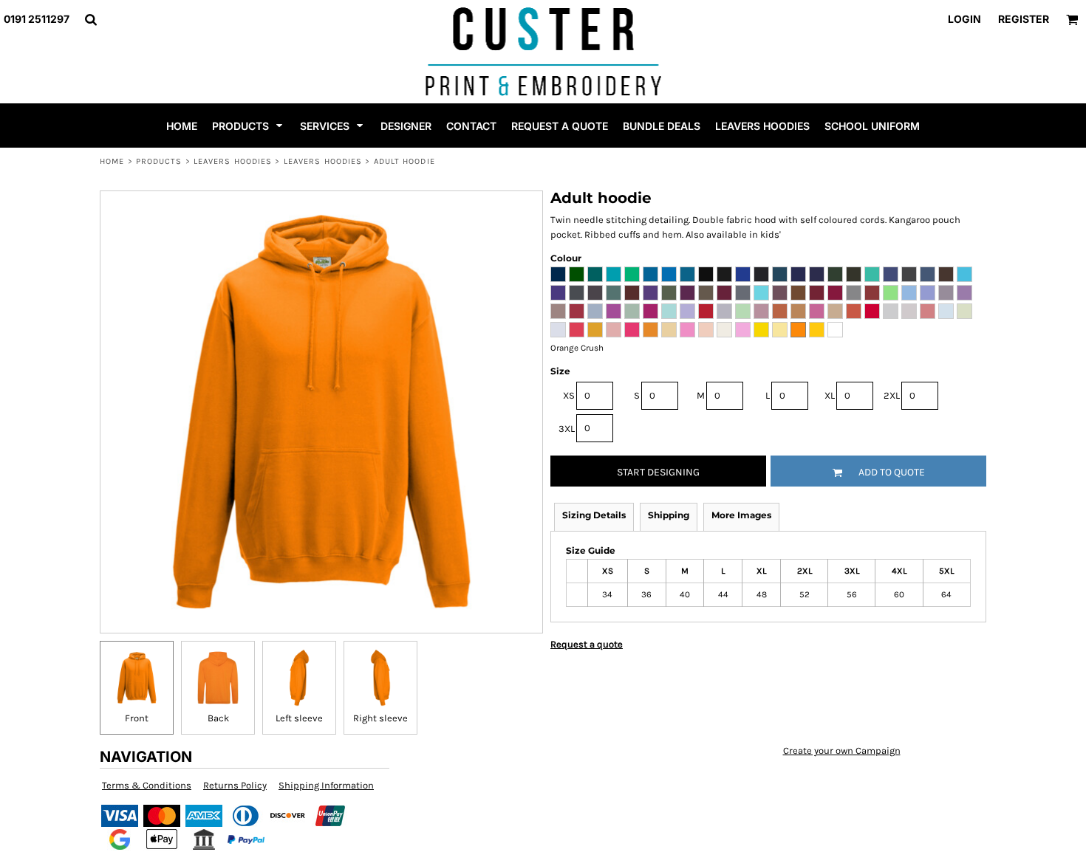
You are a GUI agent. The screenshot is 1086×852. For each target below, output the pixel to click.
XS (569, 395)
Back (218, 718)
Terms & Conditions (146, 785)
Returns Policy (235, 785)
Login (964, 19)
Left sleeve (299, 718)
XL (829, 395)
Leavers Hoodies (233, 161)
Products (159, 161)
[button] (90, 19)
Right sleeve (380, 718)
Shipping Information (326, 785)
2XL (892, 395)
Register (1023, 19)
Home (112, 161)
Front (136, 718)
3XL (567, 428)
